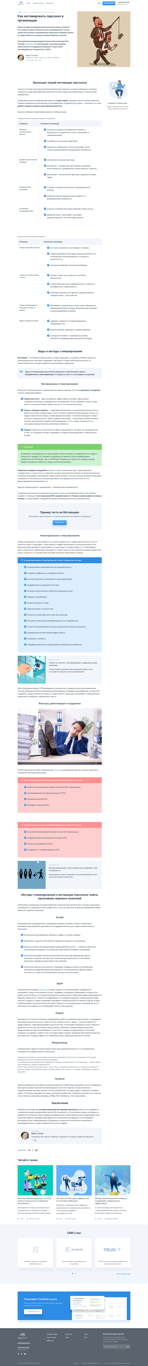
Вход (99, 3)
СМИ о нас (50, 1340)
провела (57, 770)
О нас (28, 3)
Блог (26, 12)
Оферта (76, 1363)
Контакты (50, 3)
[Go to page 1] (72, 1273)
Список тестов (38, 3)
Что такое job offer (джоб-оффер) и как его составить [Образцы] (72, 1199)
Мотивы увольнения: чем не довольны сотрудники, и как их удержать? (73, 869)
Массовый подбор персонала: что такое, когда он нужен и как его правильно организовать (35, 1200)
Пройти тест (59, 522)
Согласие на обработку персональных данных (117, 1363)
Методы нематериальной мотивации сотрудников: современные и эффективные (110, 1200)
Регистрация (109, 3)
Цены (67, 1337)
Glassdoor (43, 990)
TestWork (20, 12)
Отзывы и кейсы (52, 1334)
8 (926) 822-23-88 (123, 2)
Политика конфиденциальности (91, 1363)
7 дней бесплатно (33, 1312)
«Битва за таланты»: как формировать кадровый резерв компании (73, 664)
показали (29, 44)
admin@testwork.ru (24, 1343)
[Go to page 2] (75, 1273)
